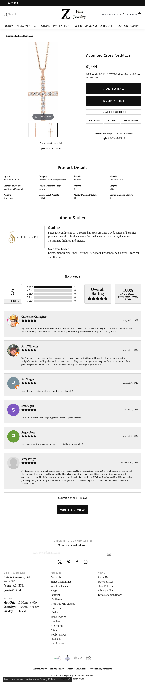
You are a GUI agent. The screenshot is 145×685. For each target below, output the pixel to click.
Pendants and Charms (114, 253)
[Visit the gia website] (78, 658)
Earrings (83, 253)
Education (121, 25)
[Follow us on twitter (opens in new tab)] (60, 562)
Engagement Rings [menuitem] (61, 581)
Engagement (24, 25)
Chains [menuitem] (54, 612)
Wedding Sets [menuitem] (58, 643)
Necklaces (95, 253)
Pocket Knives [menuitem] (58, 634)
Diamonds (90, 25)
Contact (135, 25)
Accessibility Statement (101, 668)
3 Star (30, 293)
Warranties (131, 120)
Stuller (77, 179)
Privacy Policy (105, 590)
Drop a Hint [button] (114, 101)
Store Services (105, 581)
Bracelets (134, 253)
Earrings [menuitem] (55, 594)
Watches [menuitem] (55, 621)
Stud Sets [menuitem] (56, 639)
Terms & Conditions (76, 668)
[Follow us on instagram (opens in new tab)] (85, 562)
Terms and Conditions (110, 594)
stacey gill (27, 406)
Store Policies (105, 586)
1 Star (30, 300)
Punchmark (78, 679)
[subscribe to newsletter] (109, 554)
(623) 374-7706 (51, 148)
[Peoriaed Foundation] (67, 658)
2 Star (30, 297)
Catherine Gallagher (33, 316)
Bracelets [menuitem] (56, 608)
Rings (74, 253)
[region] (43, 81)
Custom (8, 25)
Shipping (94, 120)
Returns (112, 120)
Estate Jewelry (73, 25)
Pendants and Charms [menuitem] (63, 603)
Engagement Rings (59, 253)
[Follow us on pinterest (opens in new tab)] (68, 562)
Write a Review (72, 510)
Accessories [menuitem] (57, 625)
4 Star (30, 290)
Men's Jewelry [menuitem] (58, 617)
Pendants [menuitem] (56, 577)
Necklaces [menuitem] (56, 599)
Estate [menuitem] (54, 630)
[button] (12, 3)
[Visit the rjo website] (88, 658)
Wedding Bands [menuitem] (59, 586)
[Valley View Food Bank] (58, 658)
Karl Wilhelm (29, 346)
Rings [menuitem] (54, 590)
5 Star (30, 286)
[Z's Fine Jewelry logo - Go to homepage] (72, 14)
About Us (103, 577)
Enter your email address (72, 545)
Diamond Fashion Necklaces (19, 35)
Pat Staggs (27, 379)
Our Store (106, 25)
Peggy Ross (28, 432)
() (75, 286)
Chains (57, 257)
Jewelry (57, 25)
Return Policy (40, 668)
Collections (42, 25)
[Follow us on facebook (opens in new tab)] (77, 562)
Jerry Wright (28, 459)
